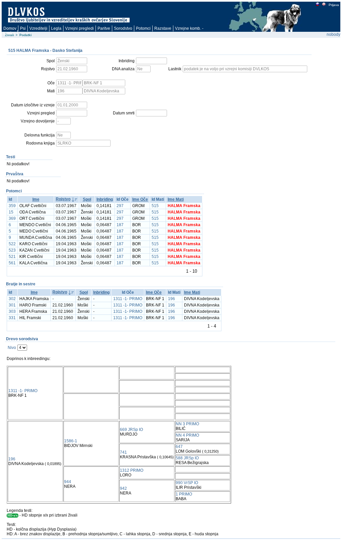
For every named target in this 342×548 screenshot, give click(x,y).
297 (120, 205)
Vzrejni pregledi (79, 28)
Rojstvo (63, 199)
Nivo (12, 347)
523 (12, 250)
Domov (9, 28)
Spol (87, 199)
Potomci (143, 28)
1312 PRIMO (131, 470)
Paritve (104, 28)
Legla (56, 28)
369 (12, 218)
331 (12, 317)
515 (155, 205)
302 (12, 298)
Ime (35, 199)
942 (123, 488)
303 (12, 311)
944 (67, 481)
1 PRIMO (184, 494)
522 (12, 244)
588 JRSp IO (187, 458)
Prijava (334, 5)
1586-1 (70, 441)
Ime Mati (176, 199)
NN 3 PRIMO (187, 424)
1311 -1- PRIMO (127, 298)
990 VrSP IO (187, 482)
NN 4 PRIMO (187, 435)
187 (120, 224)
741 (123, 452)
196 (171, 298)
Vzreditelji (38, 28)
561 (12, 263)
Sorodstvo (123, 28)
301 (12, 305)
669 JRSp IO (131, 429)
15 (11, 212)
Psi (23, 28)
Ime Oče (140, 199)
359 (12, 205)
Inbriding (105, 199)
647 (179, 446)
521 (12, 256)
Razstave (162, 28)
